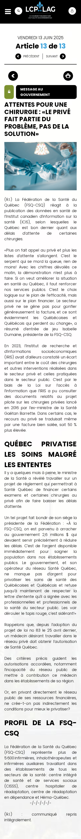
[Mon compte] (72, 11)
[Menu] (8, 11)
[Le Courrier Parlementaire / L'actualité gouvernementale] (40, 10)
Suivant (52, 56)
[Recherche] (18, 11)
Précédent (31, 56)
